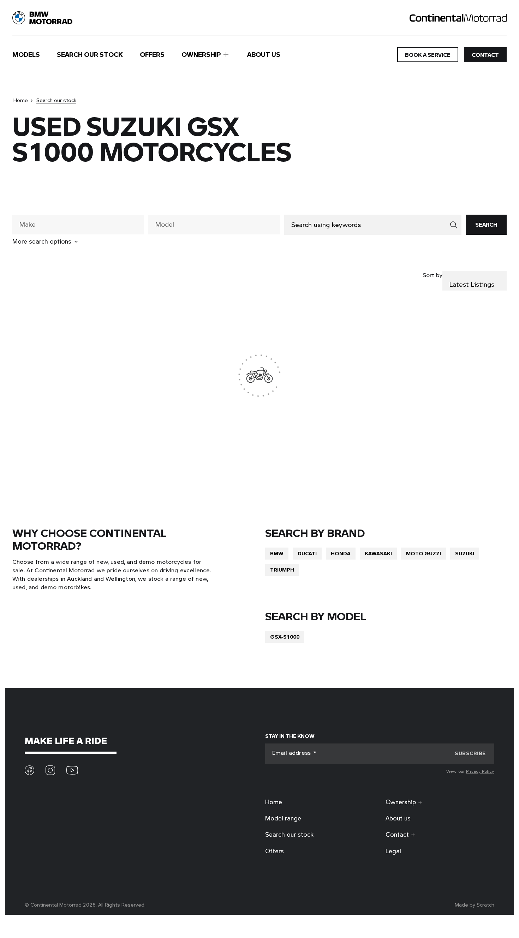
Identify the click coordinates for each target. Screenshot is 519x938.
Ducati (307, 553)
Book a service (428, 55)
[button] (470, 753)
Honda (341, 553)
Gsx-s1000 (284, 636)
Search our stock (90, 54)
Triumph (282, 569)
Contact (485, 55)
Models (26, 54)
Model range (283, 818)
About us (263, 54)
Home (20, 100)
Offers (152, 54)
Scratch (485, 904)
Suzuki (464, 553)
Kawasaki (378, 553)
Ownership (201, 54)
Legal (393, 851)
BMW (277, 553)
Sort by (432, 275)
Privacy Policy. (480, 771)
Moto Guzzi (423, 553)
